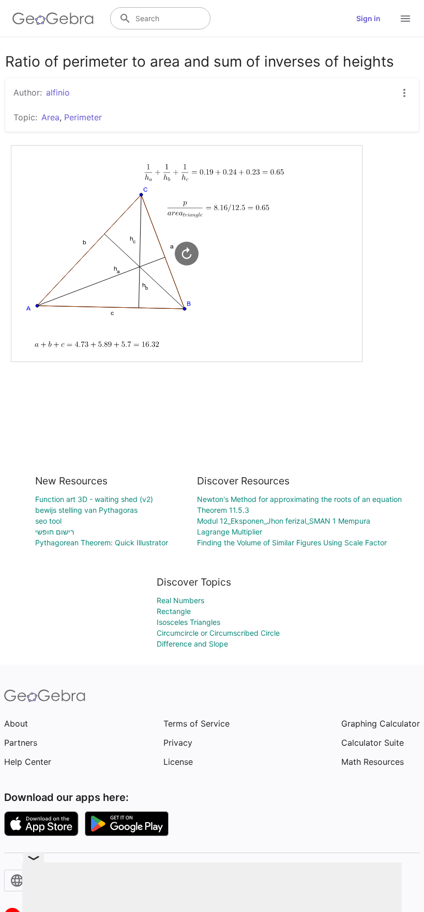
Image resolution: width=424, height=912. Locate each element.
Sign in (368, 18)
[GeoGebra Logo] (53, 18)
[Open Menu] (405, 18)
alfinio (58, 92)
